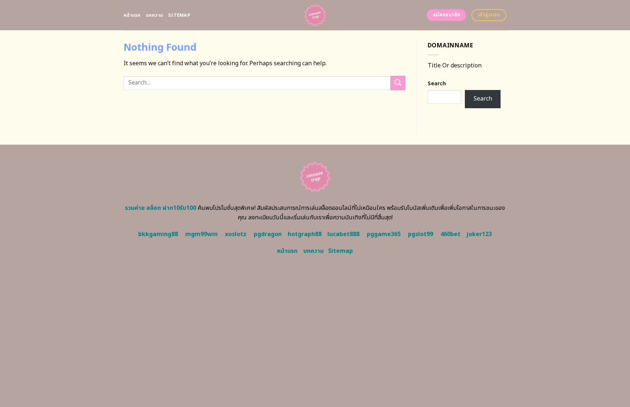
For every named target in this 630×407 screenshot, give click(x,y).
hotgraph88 (305, 234)
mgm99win (201, 234)
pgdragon (268, 234)
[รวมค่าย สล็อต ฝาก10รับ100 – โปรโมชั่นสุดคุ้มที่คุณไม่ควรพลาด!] (315, 15)
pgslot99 (420, 234)
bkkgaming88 (158, 234)
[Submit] (397, 83)
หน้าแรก (132, 15)
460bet (450, 234)
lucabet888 (343, 234)
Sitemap (179, 15)
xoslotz (235, 234)
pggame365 (384, 234)
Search (437, 83)
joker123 (479, 234)
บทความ (154, 15)
